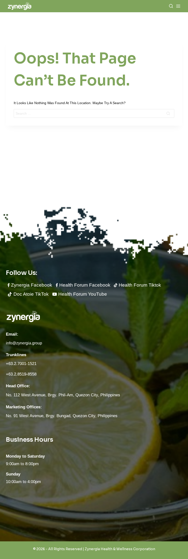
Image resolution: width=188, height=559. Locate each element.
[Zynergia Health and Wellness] (19, 6)
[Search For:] (94, 113)
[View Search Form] (171, 6)
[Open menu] (178, 6)
